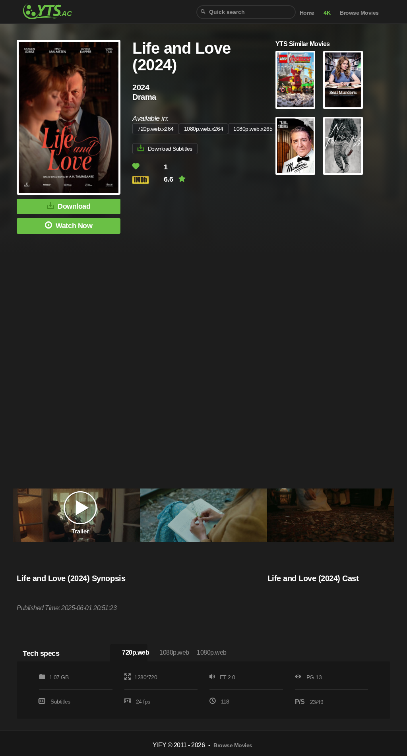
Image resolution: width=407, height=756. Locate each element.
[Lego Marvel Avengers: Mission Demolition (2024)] (295, 80)
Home (307, 13)
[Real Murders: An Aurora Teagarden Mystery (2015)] (343, 80)
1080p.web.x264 (203, 129)
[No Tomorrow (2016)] (343, 146)
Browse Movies (359, 13)
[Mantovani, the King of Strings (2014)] (295, 146)
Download (74, 206)
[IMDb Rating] (147, 179)
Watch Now (74, 226)
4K (327, 13)
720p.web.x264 (156, 129)
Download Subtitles (170, 148)
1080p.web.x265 (252, 129)
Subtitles (60, 701)
